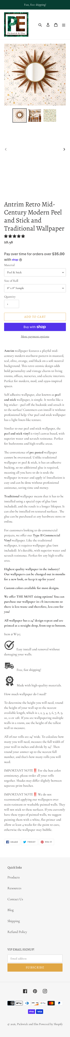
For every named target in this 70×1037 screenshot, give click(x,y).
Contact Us (15, 899)
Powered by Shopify (51, 1024)
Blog (10, 910)
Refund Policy (17, 932)
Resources (14, 888)
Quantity (9, 297)
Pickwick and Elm (27, 1024)
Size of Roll (11, 281)
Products (13, 877)
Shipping (13, 921)
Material (9, 265)
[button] (15, 236)
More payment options (35, 336)
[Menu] (64, 24)
